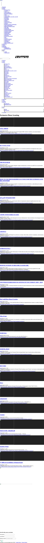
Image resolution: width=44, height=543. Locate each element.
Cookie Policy (18, 542)
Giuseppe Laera (14, 418)
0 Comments (28, 133)
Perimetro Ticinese (7, 31)
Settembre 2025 (25, 253)
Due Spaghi (6, 18)
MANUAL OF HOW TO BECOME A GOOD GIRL (14, 265)
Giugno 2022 (2, 387)
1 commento (29, 418)
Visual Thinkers (7, 42)
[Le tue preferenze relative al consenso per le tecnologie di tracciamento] (2, 541)
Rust (5, 37)
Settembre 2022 (27, 371)
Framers (5, 20)
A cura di (6, 10)
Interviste (6, 23)
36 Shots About (7, 63)
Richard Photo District (8, 36)
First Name (2, 534)
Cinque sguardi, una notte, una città (11, 16)
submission (4, 46)
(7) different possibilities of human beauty (11, 462)
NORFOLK (3, 333)
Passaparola (6, 28)
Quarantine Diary (7, 34)
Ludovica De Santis (9, 253)
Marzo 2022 (8, 450)
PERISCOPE (6, 33)
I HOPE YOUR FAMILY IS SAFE (9, 214)
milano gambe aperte (8, 25)
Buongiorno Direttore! (8, 13)
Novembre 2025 (8, 219)
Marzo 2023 (7, 321)
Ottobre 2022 (13, 354)
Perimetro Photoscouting (9, 30)
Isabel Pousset (8, 185)
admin (1, 130)
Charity (3, 100)
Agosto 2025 (2, 270)
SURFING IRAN (4, 349)
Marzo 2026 (13, 185)
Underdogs (6, 41)
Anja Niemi (2, 304)
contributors (4, 99)
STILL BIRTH (4, 128)
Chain (5, 14)
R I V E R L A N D (5, 145)
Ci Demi (1, 287)
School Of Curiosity (8, 39)
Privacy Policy (24, 542)
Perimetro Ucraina (24, 219)
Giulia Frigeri (8, 354)
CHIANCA (3, 231)
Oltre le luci (3, 316)
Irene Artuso (2, 337)
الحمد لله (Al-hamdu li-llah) (7, 197)
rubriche (3, 62)
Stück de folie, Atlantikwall (7, 430)
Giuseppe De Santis (10, 371)
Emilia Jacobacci (3, 354)
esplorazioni (6, 19)
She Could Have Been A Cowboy (9, 299)
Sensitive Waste (4, 446)
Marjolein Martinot (8, 150)
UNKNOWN (3, 398)
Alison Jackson (3, 167)
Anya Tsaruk (2, 219)
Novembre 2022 (8, 337)
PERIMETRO (6, 47)
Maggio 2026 (2, 150)
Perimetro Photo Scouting (21, 133)
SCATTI (5, 38)
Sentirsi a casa (7, 40)
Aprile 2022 (2, 418)
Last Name (2, 536)
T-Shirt (5, 51)
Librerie (3, 49)
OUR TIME (6, 27)
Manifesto (4, 7)
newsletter (4, 101)
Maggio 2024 (5, 287)
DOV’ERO (3, 366)
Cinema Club (6, 15)
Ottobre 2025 (8, 236)
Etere (1, 383)
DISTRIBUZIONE (7, 48)
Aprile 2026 (8, 167)
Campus (2, 414)
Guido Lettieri (7, 387)
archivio (3, 61)
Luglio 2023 (6, 304)
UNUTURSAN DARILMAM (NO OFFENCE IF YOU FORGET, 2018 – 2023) (21, 282)
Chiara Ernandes (3, 133)
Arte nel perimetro (7, 12)
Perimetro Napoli (14, 236)
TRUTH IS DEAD (5, 162)
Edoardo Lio (2, 321)
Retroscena (6, 35)
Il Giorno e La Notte (8, 22)
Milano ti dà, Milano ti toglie (9, 26)
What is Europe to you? (8, 43)
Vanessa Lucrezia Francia (20, 270)
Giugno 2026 (14, 133)
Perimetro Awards (7, 29)
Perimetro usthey (7, 32)
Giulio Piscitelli (3, 236)
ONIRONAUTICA (5, 248)
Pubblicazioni (6, 52)
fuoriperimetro (7, 21)
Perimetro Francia (15, 150)
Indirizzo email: (3, 538)
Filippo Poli (13, 434)
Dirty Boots (6, 17)
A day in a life (6, 11)
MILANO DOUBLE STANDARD (10, 24)
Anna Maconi (2, 466)
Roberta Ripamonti (24, 450)
